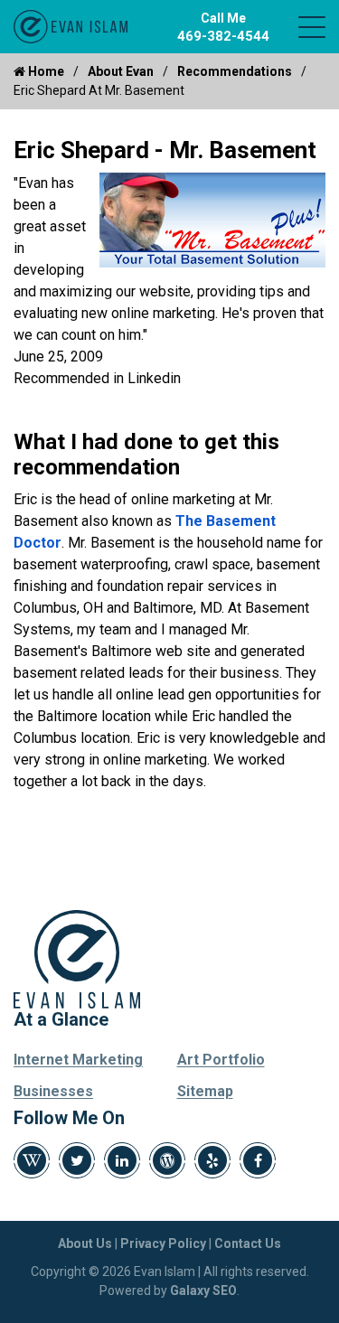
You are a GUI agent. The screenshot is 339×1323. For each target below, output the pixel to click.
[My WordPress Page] (167, 1160)
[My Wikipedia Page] (32, 1160)
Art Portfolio (221, 1059)
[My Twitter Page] (77, 1160)
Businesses (53, 1091)
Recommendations (234, 71)
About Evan (121, 71)
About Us (85, 1243)
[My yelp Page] (212, 1160)
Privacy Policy (163, 1243)
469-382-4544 (223, 36)
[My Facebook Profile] (258, 1160)
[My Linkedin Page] (122, 1160)
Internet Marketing (78, 1059)
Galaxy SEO (203, 1290)
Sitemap (205, 1091)
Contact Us (247, 1243)
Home (44, 71)
